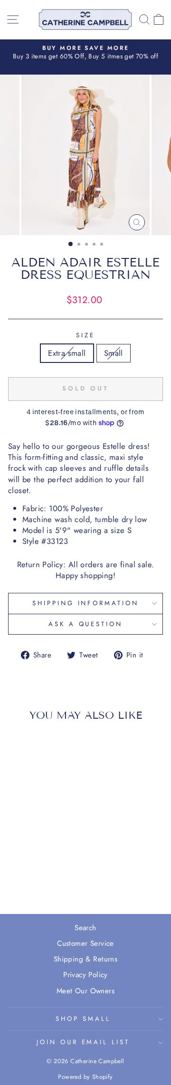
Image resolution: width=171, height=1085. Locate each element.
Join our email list (83, 1042)
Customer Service (85, 943)
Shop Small (83, 1018)
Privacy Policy (85, 975)
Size (85, 335)
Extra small (67, 353)
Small (113, 353)
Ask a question (85, 623)
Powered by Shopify (85, 1077)
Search (85, 928)
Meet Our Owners (85, 991)
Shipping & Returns (85, 959)
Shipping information (85, 603)
